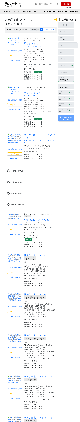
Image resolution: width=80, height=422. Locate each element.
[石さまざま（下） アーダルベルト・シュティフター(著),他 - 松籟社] (14, 90)
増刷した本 (37, 11)
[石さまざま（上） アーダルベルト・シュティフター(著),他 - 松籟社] (14, 41)
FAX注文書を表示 (14, 60)
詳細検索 (69, 7)
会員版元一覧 (74, 11)
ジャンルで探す (7, 11)
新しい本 (17, 11)
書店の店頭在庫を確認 (15, 51)
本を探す (66, 4)
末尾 (51, 30)
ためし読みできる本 (49, 11)
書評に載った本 (63, 11)
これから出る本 (27, 11)
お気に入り (15, 55)
